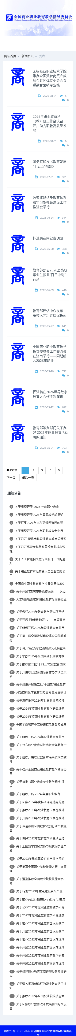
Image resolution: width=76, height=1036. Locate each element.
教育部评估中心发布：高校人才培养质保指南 (49, 313)
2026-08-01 (50, 141)
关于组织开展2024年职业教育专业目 (37, 737)
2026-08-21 (50, 96)
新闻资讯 (28, 56)
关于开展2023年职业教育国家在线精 (37, 818)
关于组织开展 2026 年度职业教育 (35, 507)
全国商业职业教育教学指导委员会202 (37, 584)
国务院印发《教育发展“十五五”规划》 (49, 164)
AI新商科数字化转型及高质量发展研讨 (38, 692)
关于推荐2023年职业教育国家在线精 (37, 810)
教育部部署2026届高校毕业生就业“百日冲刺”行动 (50, 275)
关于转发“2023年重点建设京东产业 (36, 891)
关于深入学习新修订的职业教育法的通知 (38, 986)
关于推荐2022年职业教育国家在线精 (37, 939)
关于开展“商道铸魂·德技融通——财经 (38, 591)
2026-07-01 (47, 177)
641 (64, 326)
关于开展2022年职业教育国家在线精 (37, 947)
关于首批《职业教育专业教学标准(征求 (37, 784)
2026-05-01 (47, 448)
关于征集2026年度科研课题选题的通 (37, 523)
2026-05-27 (47, 326)
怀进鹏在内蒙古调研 (48, 238)
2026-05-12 (47, 407)
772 (64, 371)
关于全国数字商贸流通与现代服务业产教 (38, 848)
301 (64, 177)
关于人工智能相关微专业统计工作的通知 (37, 561)
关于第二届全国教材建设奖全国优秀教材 (38, 638)
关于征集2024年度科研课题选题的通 (37, 802)
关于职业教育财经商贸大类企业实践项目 (37, 573)
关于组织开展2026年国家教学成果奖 (37, 515)
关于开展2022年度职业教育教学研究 (37, 955)
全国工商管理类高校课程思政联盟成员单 (38, 727)
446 (64, 290)
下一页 (11, 477)
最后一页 (28, 477)
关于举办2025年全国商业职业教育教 (37, 656)
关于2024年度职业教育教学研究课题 (37, 708)
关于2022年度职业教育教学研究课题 (37, 915)
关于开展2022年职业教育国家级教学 (37, 931)
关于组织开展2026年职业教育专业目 (37, 531)
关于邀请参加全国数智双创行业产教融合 (38, 828)
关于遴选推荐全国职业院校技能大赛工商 (38, 881)
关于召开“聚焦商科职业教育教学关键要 (38, 539)
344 (64, 217)
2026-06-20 (47, 249)
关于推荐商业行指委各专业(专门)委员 (38, 899)
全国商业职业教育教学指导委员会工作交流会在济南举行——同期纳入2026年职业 (49, 353)
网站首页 (10, 56)
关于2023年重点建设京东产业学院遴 (37, 859)
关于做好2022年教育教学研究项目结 (37, 838)
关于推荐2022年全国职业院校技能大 (37, 996)
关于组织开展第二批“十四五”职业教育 (38, 684)
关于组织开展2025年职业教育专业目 (37, 628)
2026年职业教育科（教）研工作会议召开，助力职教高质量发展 (49, 123)
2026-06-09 (47, 290)
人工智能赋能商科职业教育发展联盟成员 (38, 601)
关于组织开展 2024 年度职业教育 (35, 794)
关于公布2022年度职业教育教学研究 (37, 907)
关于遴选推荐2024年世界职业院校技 (37, 700)
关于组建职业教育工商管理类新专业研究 (38, 973)
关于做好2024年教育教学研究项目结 (37, 612)
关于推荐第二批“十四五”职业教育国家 (38, 664)
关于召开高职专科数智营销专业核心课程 (37, 549)
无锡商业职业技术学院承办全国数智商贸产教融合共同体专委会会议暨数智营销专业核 (49, 78)
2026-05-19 (47, 371)
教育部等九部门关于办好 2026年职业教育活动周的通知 (50, 432)
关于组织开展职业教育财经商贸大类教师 (38, 759)
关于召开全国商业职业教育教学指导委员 (38, 771)
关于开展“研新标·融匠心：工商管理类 (38, 620)
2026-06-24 (47, 217)
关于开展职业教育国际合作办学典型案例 (38, 674)
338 (64, 249)
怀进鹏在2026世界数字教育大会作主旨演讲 (50, 394)
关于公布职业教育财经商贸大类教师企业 (38, 747)
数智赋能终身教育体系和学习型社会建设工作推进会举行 (49, 202)
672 (64, 407)
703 (64, 448)
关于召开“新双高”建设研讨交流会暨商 (38, 648)
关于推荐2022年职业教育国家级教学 (37, 923)
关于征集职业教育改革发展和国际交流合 (38, 1006)
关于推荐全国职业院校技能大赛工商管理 (38, 869)
